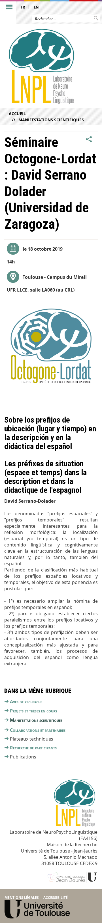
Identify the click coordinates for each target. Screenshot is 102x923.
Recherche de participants (33, 748)
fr (23, 7)
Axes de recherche (26, 702)
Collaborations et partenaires (37, 730)
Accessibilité (55, 897)
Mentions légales (22, 897)
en (36, 7)
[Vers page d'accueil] (40, 66)
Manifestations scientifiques (51, 119)
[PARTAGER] (89, 139)
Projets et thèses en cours (33, 711)
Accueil (17, 113)
